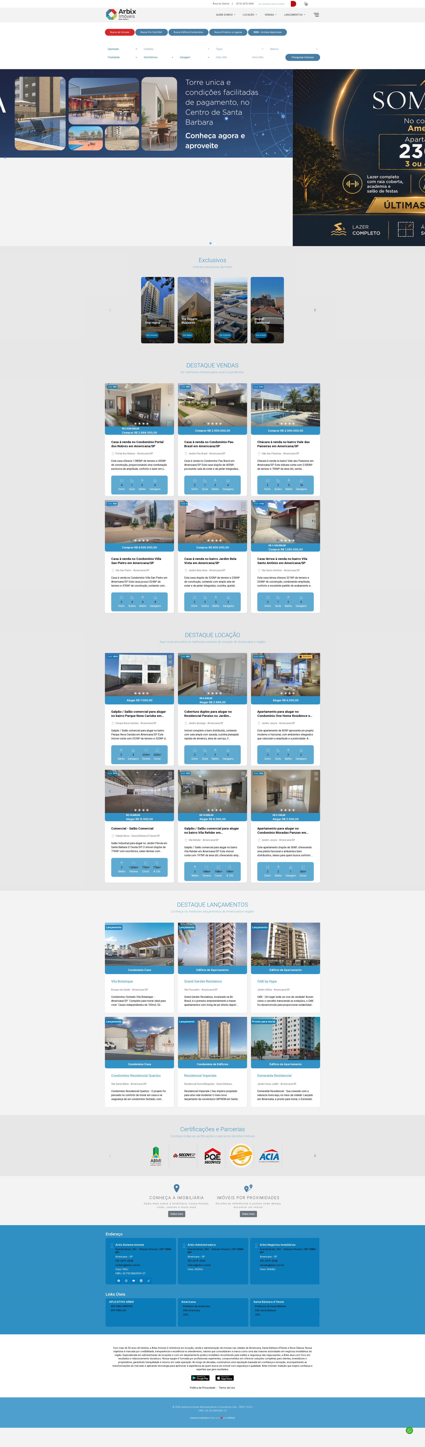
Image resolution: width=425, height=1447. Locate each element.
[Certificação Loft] (240, 1155)
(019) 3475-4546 (245, 3)
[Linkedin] (141, 1280)
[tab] (267, 32)
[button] (306, 3)
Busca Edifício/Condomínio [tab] (188, 32)
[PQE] (212, 1155)
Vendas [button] (270, 14)
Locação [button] (249, 14)
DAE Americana (191, 1310)
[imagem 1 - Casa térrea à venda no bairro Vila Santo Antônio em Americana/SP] (285, 521)
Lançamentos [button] (293, 14)
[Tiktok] (148, 1280)
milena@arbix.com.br (199, 1265)
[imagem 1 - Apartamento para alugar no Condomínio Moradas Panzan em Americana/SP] (285, 791)
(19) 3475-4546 (124, 1260)
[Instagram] (126, 1280)
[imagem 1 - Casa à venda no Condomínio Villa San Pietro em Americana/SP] (139, 521)
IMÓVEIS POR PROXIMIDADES (248, 1197)
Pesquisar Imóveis (303, 57)
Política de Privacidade (202, 1387)
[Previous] (5, 157)
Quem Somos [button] (224, 14)
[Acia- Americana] (268, 1155)
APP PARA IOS (118, 1310)
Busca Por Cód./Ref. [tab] (152, 32)
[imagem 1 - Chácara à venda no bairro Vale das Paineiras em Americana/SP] (285, 404)
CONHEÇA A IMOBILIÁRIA (176, 1197)
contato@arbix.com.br (127, 1265)
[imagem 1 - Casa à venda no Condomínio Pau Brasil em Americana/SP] (212, 404)
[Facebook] (118, 1280)
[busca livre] (293, 4)
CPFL (186, 1314)
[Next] (419, 157)
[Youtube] (133, 1280)
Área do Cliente (221, 3)
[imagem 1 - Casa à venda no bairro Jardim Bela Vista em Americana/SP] (212, 521)
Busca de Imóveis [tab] (119, 32)
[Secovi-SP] (184, 1155)
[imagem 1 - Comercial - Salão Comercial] (139, 791)
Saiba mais (176, 1214)
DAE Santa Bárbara (265, 1310)
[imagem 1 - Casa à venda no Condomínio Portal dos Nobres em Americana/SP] (139, 404)
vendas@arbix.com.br (272, 1265)
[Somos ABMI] (156, 1155)
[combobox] (122, 49)
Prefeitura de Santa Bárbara (270, 1306)
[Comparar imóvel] (170, 392)
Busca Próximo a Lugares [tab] (228, 32)
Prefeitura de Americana (196, 1306)
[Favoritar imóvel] (170, 387)
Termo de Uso (227, 1387)
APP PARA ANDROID (122, 1306)
